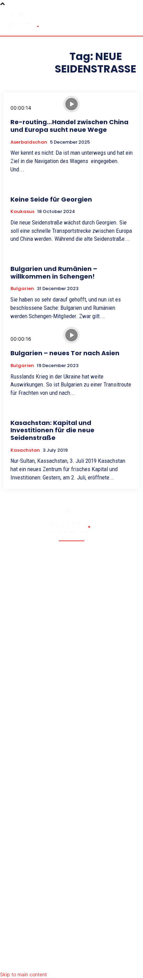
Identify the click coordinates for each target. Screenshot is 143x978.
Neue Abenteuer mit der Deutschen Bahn (58, 741)
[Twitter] (57, 962)
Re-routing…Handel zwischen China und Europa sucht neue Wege (69, 126)
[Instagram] (71, 962)
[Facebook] (44, 962)
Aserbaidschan (28, 142)
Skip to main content (23, 974)
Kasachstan (25, 450)
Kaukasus (22, 211)
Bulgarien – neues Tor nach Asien (64, 353)
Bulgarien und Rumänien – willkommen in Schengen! (53, 272)
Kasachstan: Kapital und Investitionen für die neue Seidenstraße (52, 430)
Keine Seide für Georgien (51, 199)
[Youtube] (99, 962)
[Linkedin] (85, 962)
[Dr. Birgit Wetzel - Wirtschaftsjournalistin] (24, 21)
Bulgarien (22, 288)
